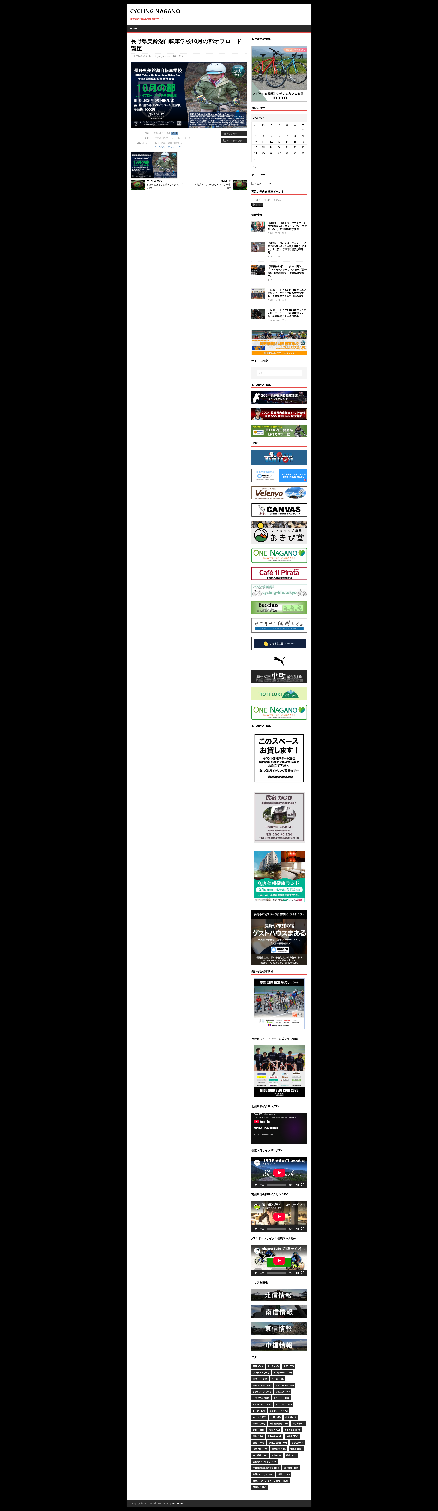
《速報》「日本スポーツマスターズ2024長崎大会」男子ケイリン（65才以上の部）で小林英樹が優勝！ (287, 226)
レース (259, 1410)
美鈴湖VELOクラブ (264, 1461)
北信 (258, 1429)
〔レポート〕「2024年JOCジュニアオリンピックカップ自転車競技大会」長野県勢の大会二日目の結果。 (287, 293)
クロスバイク (262, 1385)
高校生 (259, 1487)
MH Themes (177, 1503)
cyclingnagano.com (161, 56)
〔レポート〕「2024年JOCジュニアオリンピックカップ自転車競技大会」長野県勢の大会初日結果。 (287, 313)
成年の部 (279, 1449)
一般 (276, 1417)
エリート (260, 1379)
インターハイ (283, 1372)
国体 (258, 1436)
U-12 (273, 1366)
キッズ (278, 1379)
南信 (274, 1429)
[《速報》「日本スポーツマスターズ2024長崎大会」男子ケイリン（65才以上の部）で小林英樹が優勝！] (258, 229)
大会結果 (274, 1436)
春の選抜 (260, 1455)
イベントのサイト (167, 147)
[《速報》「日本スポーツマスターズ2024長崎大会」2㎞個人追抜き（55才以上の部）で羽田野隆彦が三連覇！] (258, 249)
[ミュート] (297, 1185)
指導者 (296, 1449)
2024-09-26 (141, 56)
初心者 (298, 1423)
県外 (291, 1455)
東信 (276, 1455)
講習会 (284, 1474)
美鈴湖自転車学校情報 (266, 1468)
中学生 (259, 1423)
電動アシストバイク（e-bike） (270, 1480)
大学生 (292, 1436)
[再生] (255, 1185)
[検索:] (279, 373)
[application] (279, 1128)
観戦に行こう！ (263, 1474)
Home (133, 28)
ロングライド (279, 1410)
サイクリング (285, 1385)
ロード (259, 1417)
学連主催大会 (278, 1442)
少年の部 (260, 1449)
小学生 (297, 1442)
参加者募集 (292, 1429)
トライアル (261, 1398)
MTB (258, 1366)
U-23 (288, 1366)
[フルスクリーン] (302, 1185)
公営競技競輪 (279, 1423)
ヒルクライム (262, 1404)
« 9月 (254, 167)
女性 (258, 1442)
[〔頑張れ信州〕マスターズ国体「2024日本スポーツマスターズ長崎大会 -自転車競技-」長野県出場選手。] (258, 273)
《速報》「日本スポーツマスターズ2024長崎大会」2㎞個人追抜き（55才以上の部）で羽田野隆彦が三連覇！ (287, 247)
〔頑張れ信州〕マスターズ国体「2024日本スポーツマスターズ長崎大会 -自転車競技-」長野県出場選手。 (287, 271)
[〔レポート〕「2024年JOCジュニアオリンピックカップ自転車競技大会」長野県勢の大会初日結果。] (258, 316)
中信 (290, 1417)
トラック (281, 1398)
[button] (234, 140)
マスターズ (284, 1404)
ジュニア (283, 1391)
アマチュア (261, 1372)
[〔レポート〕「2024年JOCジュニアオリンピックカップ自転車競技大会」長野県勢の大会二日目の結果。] (258, 296)
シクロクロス (262, 1391)
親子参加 (291, 1468)
